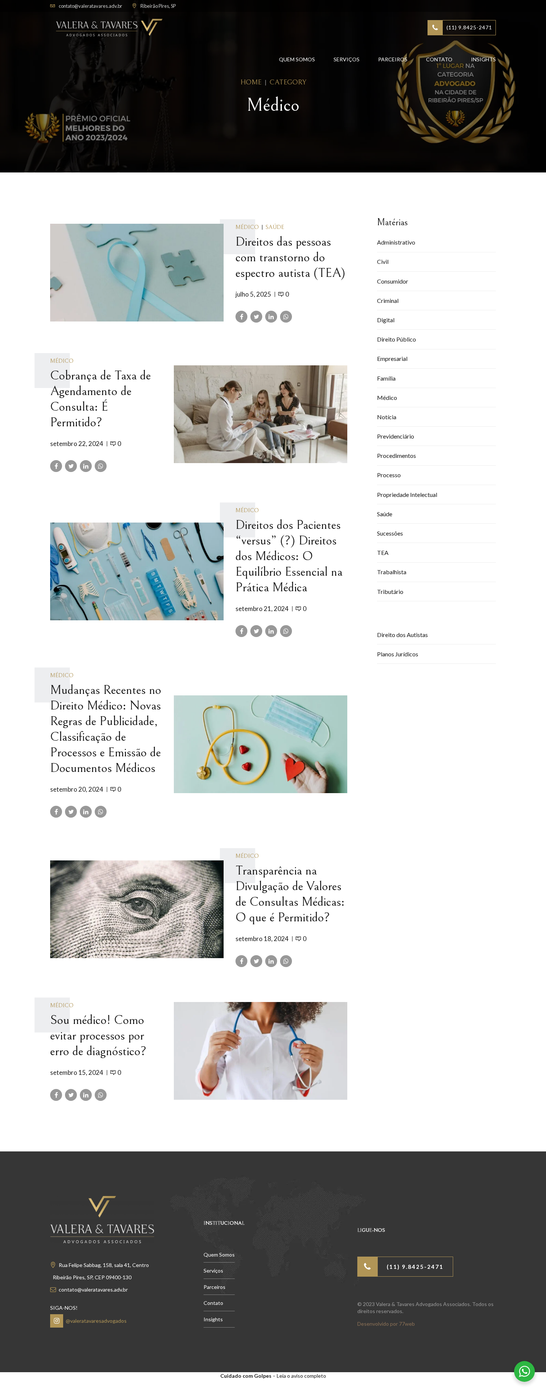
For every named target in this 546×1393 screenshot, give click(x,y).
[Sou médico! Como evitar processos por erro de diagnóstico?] (260, 1051)
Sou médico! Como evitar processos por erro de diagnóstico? (98, 1036)
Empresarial (392, 358)
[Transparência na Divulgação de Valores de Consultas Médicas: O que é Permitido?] (137, 909)
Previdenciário (395, 436)
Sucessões (390, 533)
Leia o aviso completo (301, 1376)
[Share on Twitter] (256, 317)
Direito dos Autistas (402, 634)
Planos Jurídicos (397, 653)
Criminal (388, 300)
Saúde (275, 227)
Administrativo (396, 242)
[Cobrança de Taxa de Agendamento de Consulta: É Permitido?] (260, 414)
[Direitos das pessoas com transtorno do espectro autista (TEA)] (137, 272)
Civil (383, 261)
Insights (483, 59)
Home (250, 82)
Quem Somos (297, 59)
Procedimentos (396, 455)
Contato (439, 59)
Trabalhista (391, 571)
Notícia (386, 416)
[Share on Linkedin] (271, 317)
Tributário (390, 591)
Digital (385, 319)
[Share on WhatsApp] (286, 317)
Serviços (347, 59)
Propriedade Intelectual (407, 494)
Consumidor (392, 281)
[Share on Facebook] (241, 317)
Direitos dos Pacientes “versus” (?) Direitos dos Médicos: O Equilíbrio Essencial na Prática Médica (288, 556)
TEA (383, 552)
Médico (247, 227)
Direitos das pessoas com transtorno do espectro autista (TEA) (290, 258)
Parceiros (392, 59)
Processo (389, 474)
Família (386, 378)
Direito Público (396, 339)
